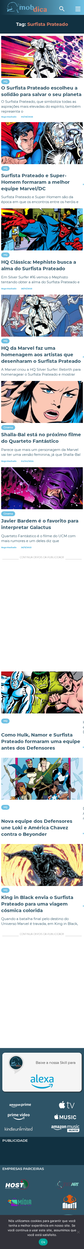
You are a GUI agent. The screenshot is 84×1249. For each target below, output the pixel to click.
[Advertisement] (42, 616)
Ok (43, 1242)
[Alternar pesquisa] (62, 9)
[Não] (78, 1232)
